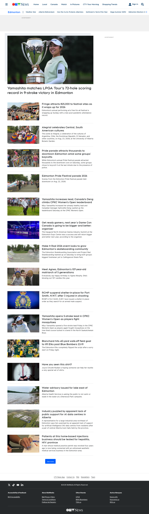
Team (93, 477)
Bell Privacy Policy (48, 497)
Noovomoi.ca (114, 499)
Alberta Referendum (46, 12)
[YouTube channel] (18, 485)
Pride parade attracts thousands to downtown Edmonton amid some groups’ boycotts (66, 153)
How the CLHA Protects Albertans (70, 12)
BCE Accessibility (14, 497)
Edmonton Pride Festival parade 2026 (64, 175)
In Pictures (75, 4)
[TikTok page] (13, 485)
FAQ (77, 477)
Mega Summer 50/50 (118, 12)
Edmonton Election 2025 (138, 12)
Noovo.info (114, 497)
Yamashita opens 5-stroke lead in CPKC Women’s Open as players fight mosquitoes (65, 319)
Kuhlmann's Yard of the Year (97, 12)
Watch (64, 4)
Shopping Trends (109, 4)
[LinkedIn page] (22, 485)
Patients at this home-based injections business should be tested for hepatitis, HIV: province (66, 439)
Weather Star (31, 12)
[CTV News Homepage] (20, 4)
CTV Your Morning (91, 4)
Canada (54, 4)
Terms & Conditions (49, 499)
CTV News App (59, 477)
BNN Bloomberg (81, 499)
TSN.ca (78, 502)
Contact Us (70, 477)
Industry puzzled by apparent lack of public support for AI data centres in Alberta (64, 414)
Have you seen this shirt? (57, 364)
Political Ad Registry (49, 502)
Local (44, 4)
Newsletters (85, 477)
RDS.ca (112, 502)
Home (36, 4)
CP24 (78, 497)
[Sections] (6, 4)
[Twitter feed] (9, 485)
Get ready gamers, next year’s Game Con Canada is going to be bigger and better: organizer (67, 225)
